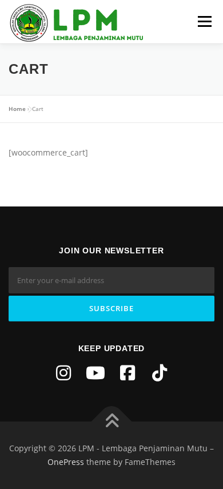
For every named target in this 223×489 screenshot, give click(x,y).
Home (17, 109)
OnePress (65, 461)
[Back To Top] (111, 421)
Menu (204, 21)
